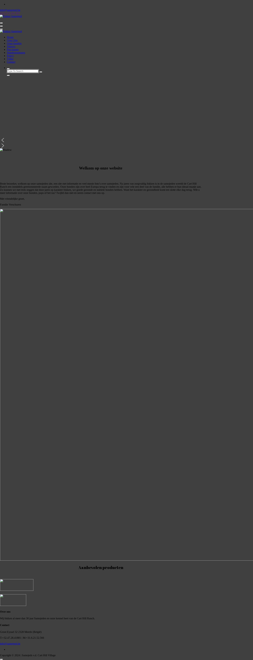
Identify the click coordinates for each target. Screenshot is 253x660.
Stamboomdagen (16, 52)
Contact (11, 61)
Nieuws (11, 46)
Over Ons (12, 40)
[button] (100, 140)
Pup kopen (13, 49)
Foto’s (10, 55)
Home (10, 37)
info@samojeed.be (10, 643)
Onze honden (14, 43)
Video (10, 58)
